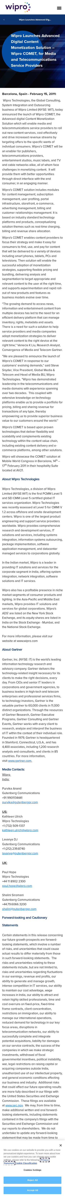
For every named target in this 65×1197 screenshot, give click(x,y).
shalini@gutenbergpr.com (19, 909)
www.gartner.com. (20, 761)
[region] (32, 1168)
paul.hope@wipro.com (17, 886)
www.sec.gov (14, 1105)
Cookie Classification (26, 1163)
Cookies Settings (33, 1170)
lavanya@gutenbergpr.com (20, 853)
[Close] (61, 1145)
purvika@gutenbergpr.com (20, 802)
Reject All (32, 1180)
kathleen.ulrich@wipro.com (20, 830)
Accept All (32, 1190)
